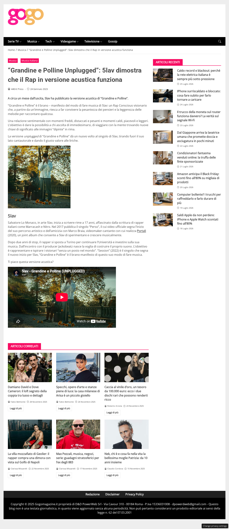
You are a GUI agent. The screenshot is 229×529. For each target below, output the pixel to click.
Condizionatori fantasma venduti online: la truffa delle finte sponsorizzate (196, 157)
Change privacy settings (215, 525)
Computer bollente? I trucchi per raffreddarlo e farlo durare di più (199, 199)
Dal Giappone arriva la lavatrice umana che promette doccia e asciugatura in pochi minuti (198, 137)
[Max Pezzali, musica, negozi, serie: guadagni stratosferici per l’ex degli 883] (78, 434)
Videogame (68, 41)
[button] (219, 41)
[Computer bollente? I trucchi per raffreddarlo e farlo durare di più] (163, 199)
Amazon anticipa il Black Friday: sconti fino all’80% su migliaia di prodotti (198, 178)
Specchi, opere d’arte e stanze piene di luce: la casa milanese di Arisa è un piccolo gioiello (78, 391)
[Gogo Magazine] (26, 20)
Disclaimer (112, 494)
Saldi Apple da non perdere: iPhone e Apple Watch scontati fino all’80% (197, 219)
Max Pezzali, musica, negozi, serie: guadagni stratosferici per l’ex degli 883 (77, 458)
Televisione (91, 41)
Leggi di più (16, 408)
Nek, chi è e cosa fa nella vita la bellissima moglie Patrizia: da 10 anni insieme (125, 458)
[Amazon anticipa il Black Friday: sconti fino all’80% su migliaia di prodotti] (163, 178)
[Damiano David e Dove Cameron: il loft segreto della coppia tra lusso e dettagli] (30, 367)
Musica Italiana (30, 60)
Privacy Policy (134, 494)
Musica (32, 41)
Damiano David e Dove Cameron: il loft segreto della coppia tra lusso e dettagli (27, 391)
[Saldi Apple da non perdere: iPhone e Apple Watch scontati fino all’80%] (163, 220)
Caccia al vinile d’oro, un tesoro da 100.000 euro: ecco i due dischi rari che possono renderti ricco (126, 393)
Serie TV (13, 41)
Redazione (93, 494)
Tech (48, 41)
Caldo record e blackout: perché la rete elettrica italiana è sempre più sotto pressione (198, 75)
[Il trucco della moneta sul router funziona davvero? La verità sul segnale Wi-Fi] (163, 116)
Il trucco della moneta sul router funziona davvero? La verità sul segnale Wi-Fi (199, 116)
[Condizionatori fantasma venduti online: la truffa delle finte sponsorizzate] (163, 158)
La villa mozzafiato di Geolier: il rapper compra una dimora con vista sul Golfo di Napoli (29, 458)
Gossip (112, 41)
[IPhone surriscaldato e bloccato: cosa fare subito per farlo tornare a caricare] (163, 96)
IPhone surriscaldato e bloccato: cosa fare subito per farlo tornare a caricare (199, 95)
